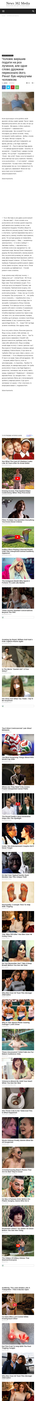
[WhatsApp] (17, 87)
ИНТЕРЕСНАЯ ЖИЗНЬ (13, 16)
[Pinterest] (13, 87)
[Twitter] (8, 87)
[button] (33, 11)
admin (5, 83)
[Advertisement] (18, 36)
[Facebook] (4, 87)
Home (3, 16)
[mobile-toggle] (3, 11)
